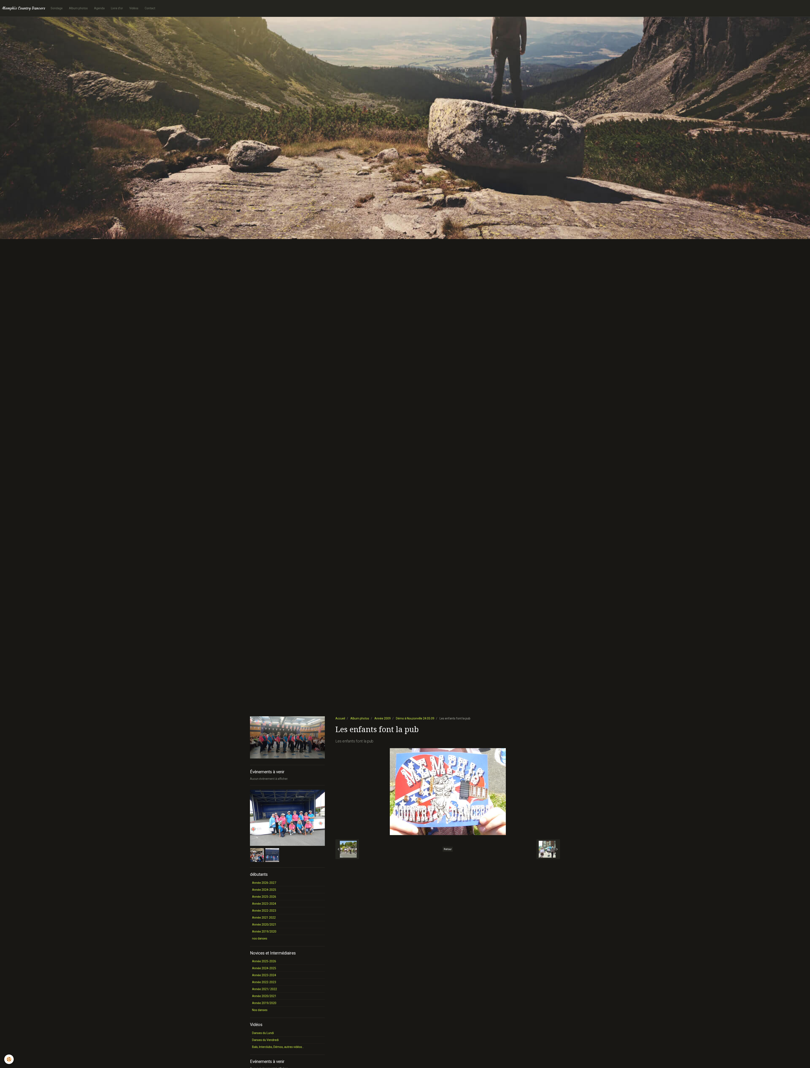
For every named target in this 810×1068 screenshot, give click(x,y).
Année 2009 (382, 718)
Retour (448, 849)
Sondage (57, 8)
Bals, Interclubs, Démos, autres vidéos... (278, 1047)
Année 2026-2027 (264, 882)
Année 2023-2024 (264, 903)
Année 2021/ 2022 (264, 989)
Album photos (78, 8)
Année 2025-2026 (264, 896)
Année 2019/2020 (264, 931)
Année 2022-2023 (264, 910)
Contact (150, 8)
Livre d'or (117, 8)
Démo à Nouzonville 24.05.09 (415, 718)
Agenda (99, 8)
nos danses (259, 938)
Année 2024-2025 (264, 889)
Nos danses (259, 1010)
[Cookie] (9, 1059)
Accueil (340, 718)
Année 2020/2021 (264, 924)
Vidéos (133, 8)
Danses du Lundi (263, 1033)
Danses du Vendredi (265, 1040)
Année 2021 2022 (264, 917)
